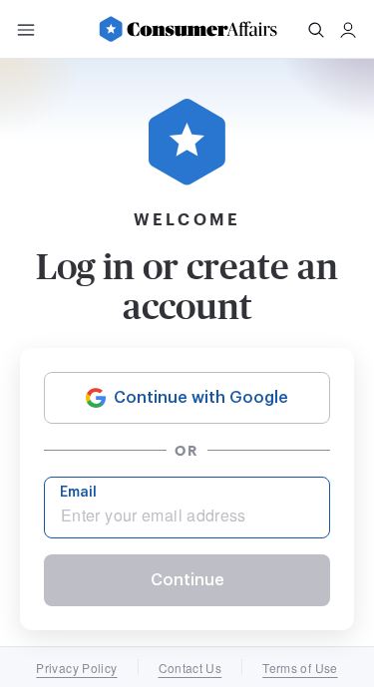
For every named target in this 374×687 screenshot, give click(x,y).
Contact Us (190, 667)
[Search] (316, 30)
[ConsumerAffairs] (187, 29)
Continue (187, 580)
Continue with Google (201, 398)
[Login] (348, 30)
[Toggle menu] (26, 30)
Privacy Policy (76, 667)
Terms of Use (299, 667)
